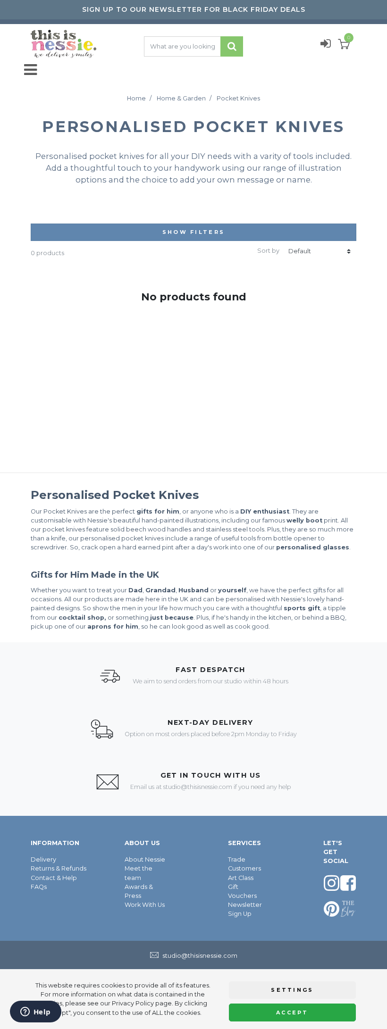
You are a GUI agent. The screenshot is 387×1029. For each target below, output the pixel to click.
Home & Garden (181, 98)
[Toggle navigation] (33, 69)
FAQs (39, 886)
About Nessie (145, 859)
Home (136, 98)
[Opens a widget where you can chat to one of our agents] (35, 1012)
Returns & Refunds (58, 868)
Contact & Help (54, 877)
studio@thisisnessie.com (197, 786)
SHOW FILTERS (193, 232)
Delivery (43, 859)
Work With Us (145, 904)
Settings (292, 990)
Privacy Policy (133, 1003)
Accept (292, 1012)
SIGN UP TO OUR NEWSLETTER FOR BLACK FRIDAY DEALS (193, 9)
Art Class (240, 877)
